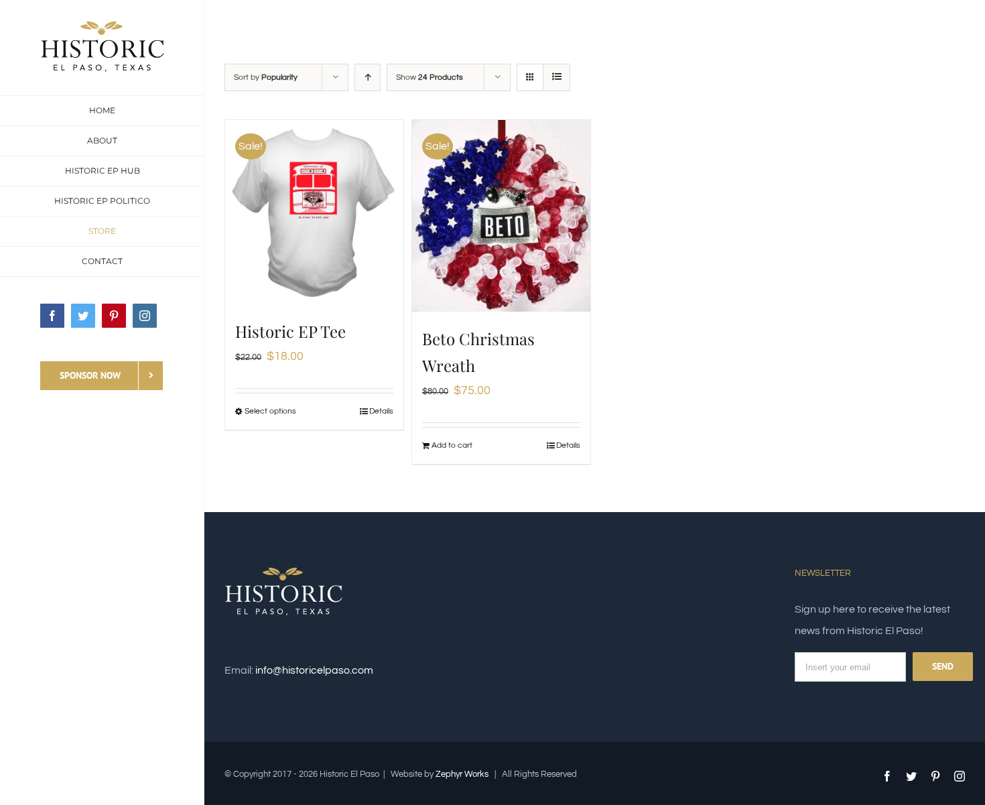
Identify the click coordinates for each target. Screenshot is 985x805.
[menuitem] (102, 110)
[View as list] (556, 77)
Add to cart (452, 445)
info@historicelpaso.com (314, 670)
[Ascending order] (367, 77)
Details (381, 411)
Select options (270, 411)
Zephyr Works (462, 774)
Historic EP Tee (290, 331)
